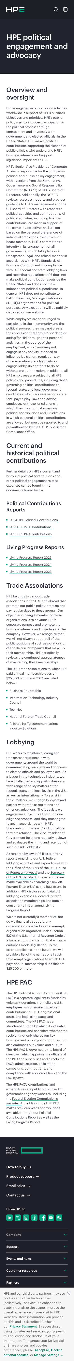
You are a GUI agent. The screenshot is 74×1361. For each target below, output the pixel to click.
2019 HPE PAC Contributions (30, 534)
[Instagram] (26, 1217)
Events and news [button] (19, 1259)
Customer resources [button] (21, 1270)
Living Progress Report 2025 (30, 557)
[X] (18, 1217)
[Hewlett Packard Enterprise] (15, 9)
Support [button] (12, 1247)
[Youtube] (51, 1217)
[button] (68, 1293)
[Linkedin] (9, 1217)
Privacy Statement (23, 1326)
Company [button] (13, 1235)
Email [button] (15, 1186)
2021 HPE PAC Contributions (30, 527)
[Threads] (34, 1217)
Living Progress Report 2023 (30, 572)
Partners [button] (12, 1282)
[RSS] (59, 1217)
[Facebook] (42, 1217)
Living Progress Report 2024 (30, 564)
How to (16, 1167)
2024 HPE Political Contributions (33, 520)
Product (20, 1176)
